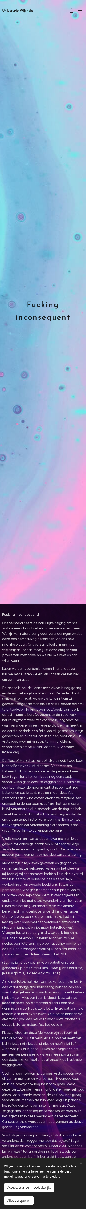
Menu (80, 10)
